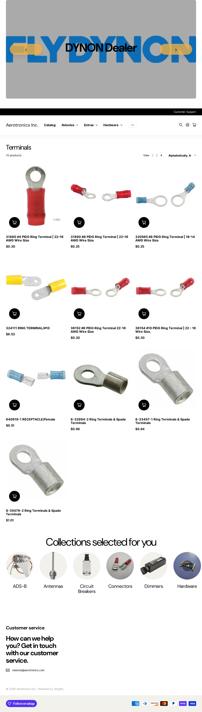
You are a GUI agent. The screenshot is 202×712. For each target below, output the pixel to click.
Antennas (53, 586)
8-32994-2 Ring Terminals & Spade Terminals (98, 421)
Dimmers (153, 586)
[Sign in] (187, 125)
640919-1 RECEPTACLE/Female (30, 419)
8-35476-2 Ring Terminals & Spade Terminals (33, 512)
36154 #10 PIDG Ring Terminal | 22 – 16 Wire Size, (165, 330)
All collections (78, 125)
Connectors (120, 586)
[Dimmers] (153, 566)
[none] (187, 566)
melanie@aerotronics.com (28, 670)
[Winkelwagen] (194, 125)
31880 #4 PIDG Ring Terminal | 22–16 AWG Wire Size (35, 238)
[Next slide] (176, 49)
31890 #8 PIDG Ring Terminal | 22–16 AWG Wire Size (99, 238)
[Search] (181, 125)
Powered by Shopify (51, 689)
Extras (89, 125)
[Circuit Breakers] (87, 566)
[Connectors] (120, 566)
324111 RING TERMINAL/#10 (28, 328)
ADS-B (19, 586)
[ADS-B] (20, 566)
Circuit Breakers (86, 588)
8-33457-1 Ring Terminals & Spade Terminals (162, 421)
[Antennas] (53, 566)
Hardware (111, 125)
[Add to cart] (14, 222)
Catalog (50, 125)
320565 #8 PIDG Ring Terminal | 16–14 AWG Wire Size (165, 238)
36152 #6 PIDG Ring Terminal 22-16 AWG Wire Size (98, 330)
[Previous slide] (26, 49)
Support (191, 111)
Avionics (68, 125)
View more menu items (132, 125)
